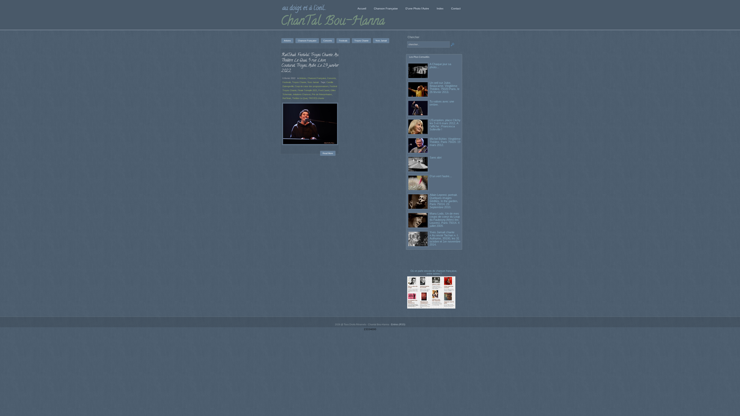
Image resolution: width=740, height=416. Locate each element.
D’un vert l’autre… (441, 176)
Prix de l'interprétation (322, 94)
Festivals (287, 82)
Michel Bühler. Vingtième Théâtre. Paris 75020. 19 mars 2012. (445, 142)
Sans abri (435, 157)
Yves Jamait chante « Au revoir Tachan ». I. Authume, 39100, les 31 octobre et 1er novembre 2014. (445, 238)
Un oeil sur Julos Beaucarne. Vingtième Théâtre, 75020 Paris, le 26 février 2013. (444, 87)
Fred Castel (323, 90)
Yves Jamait (313, 82)
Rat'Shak (287, 98)
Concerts (331, 78)
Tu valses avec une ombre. (442, 103)
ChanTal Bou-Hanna (333, 22)
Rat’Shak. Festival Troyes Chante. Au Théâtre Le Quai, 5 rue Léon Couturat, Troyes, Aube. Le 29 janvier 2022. (310, 63)
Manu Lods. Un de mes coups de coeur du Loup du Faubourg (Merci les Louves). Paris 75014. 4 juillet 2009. (445, 219)
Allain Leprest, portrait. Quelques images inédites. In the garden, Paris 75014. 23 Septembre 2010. (444, 201)
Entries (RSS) (398, 324)
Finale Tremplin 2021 (307, 90)
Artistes (302, 78)
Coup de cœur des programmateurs (312, 86)
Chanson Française (317, 78)
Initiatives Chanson (302, 94)
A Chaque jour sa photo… (440, 65)
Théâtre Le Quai (299, 98)
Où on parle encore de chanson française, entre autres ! (434, 272)
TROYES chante (316, 98)
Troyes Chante (299, 82)
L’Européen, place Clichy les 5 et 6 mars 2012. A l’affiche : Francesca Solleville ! (445, 124)
